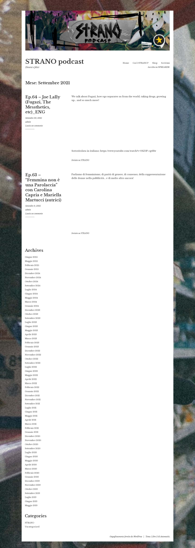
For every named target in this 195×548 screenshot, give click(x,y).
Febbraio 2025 (32, 265)
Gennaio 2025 (32, 269)
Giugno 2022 (31, 371)
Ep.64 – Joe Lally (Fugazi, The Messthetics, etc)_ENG (42, 104)
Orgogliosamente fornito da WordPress (126, 536)
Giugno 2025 (31, 257)
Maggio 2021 (31, 416)
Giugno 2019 (31, 501)
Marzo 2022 (31, 383)
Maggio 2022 (31, 375)
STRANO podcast (54, 62)
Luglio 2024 (31, 289)
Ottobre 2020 (31, 444)
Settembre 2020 (32, 448)
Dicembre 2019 (32, 481)
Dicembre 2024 (32, 273)
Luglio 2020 (31, 452)
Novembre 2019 (33, 485)
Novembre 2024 (33, 277)
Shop (154, 63)
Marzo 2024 (31, 302)
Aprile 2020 (31, 464)
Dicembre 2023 (32, 310)
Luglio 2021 (30, 408)
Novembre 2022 (33, 355)
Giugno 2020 (31, 456)
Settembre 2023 (32, 318)
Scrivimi (165, 63)
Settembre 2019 (32, 493)
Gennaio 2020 (32, 477)
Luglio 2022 (31, 367)
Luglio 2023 (31, 322)
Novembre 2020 (33, 440)
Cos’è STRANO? (140, 63)
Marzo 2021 (30, 424)
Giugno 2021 (31, 412)
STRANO (85, 160)
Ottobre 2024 (31, 281)
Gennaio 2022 (32, 391)
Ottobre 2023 (31, 314)
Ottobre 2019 (31, 489)
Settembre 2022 (32, 363)
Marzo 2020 (31, 469)
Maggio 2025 (31, 261)
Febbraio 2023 (32, 342)
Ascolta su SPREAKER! (159, 67)
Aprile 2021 (30, 420)
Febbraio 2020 (32, 473)
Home (126, 63)
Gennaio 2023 (32, 346)
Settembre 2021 (32, 403)
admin (28, 122)
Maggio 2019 (31, 505)
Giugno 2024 (31, 294)
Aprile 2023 (31, 334)
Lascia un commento (34, 126)
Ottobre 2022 (31, 359)
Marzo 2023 (31, 338)
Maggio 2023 (31, 330)
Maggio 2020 (31, 460)
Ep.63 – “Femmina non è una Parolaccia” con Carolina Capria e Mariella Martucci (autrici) (43, 187)
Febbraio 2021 (32, 428)
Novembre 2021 (33, 399)
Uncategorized (32, 527)
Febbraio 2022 (32, 387)
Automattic (165, 536)
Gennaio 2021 (31, 432)
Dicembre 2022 (32, 351)
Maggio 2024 (31, 298)
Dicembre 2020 (32, 436)
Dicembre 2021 (32, 395)
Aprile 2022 (31, 379)
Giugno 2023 (31, 326)
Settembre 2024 (32, 285)
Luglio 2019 (30, 497)
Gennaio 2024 (32, 306)
